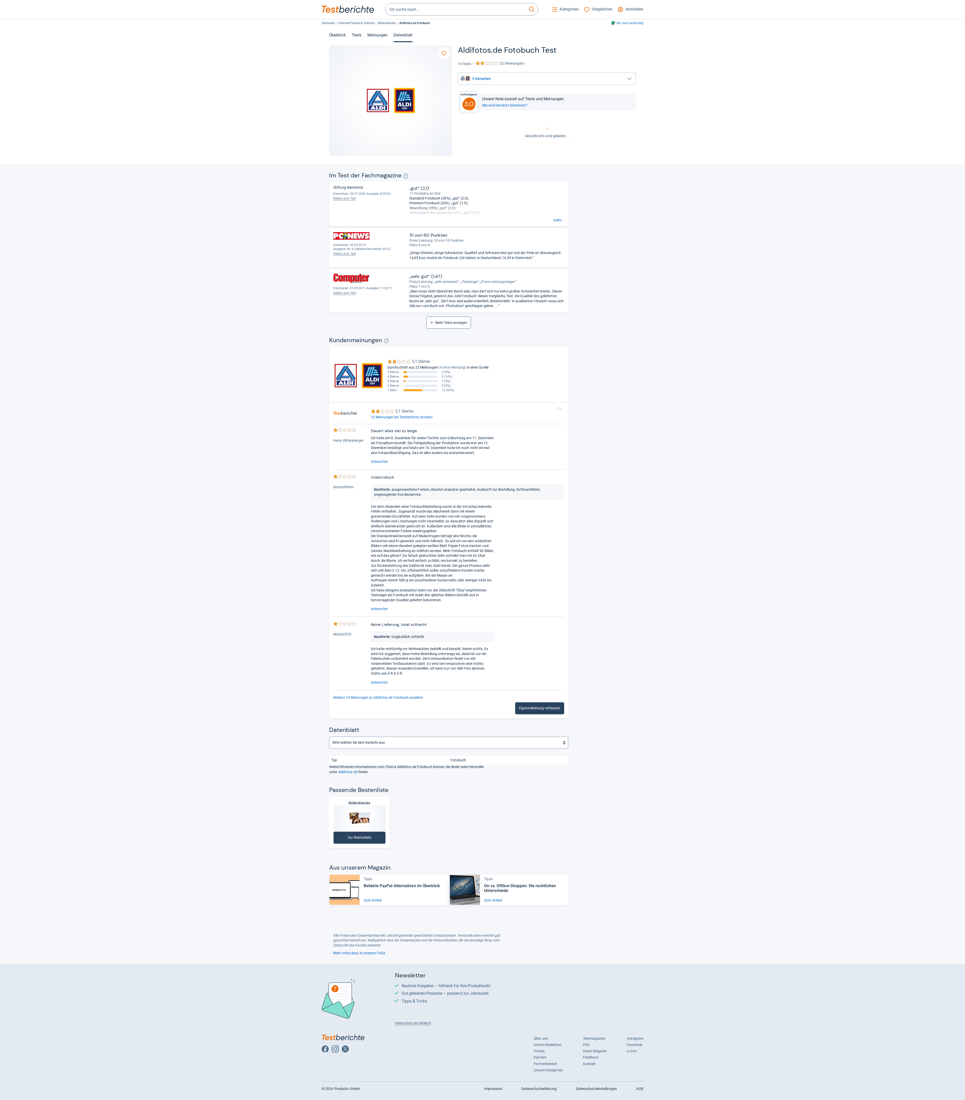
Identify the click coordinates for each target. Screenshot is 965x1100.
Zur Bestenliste (364, 838)
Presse (539, 1051)
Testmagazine (594, 1038)
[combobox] (455, 9)
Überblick (337, 35)
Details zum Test (344, 198)
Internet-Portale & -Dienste (356, 23)
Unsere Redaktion (548, 1045)
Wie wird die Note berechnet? (504, 105)
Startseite (328, 23)
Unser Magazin (595, 1051)
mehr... (558, 220)
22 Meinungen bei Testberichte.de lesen (402, 417)
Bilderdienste (387, 23)
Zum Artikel (372, 900)
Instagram (635, 1038)
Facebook (634, 1045)
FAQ (586, 1045)
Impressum (493, 1089)
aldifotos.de (348, 772)
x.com (631, 1051)
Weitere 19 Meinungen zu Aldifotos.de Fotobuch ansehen (378, 697)
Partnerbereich (545, 1064)
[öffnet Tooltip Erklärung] (406, 176)
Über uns (541, 1038)
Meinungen (377, 35)
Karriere (540, 1057)
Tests (356, 35)
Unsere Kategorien (548, 1070)
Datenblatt (403, 35)
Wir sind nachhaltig (629, 23)
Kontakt (589, 1064)
